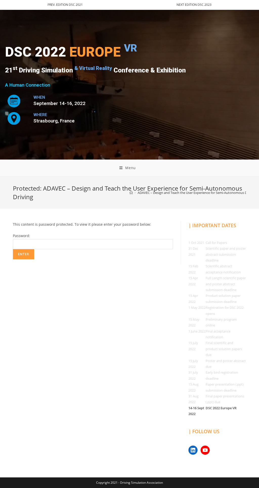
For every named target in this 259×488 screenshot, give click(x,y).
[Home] (131, 192)
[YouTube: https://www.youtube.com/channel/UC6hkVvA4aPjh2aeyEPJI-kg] (205, 450)
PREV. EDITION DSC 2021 (65, 5)
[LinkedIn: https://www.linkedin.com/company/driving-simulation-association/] (193, 450)
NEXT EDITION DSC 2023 (194, 5)
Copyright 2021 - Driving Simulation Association (129, 482)
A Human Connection (27, 85)
